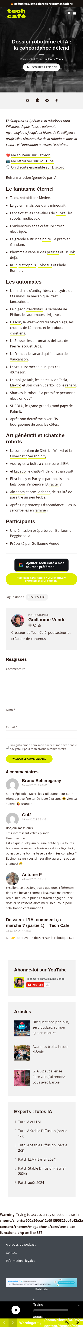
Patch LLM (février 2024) (37, 1159)
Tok (72, 252)
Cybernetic (18, 456)
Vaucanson (19, 359)
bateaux (46, 379)
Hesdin (15, 322)
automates (41, 340)
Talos (14, 197)
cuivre (61, 213)
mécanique (38, 367)
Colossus (45, 265)
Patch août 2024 (31, 1182)
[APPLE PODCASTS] (37, 101)
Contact (11, 1253)
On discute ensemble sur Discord (37, 167)
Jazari (56, 314)
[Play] (15, 1310)
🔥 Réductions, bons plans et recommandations (41, 3)
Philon (15, 314)
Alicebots (17, 492)
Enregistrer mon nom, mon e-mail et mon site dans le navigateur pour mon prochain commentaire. (43, 747)
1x (73, 1310)
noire (46, 239)
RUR (13, 265)
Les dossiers (37, 597)
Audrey (15, 463)
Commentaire (15, 669)
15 (5, 1310)
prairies (53, 252)
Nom (10, 710)
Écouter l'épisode (44, 67)
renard (70, 385)
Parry (36, 478)
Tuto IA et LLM (29, 1122)
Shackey (16, 392)
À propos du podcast (21, 1244)
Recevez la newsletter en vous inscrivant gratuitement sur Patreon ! (41, 579)
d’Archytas (34, 309)
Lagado (20, 471)
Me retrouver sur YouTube (32, 161)
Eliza (13, 478)
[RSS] (57, 101)
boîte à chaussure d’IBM (48, 463)
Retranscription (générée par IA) (31, 177)
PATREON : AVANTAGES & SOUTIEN (68, 13)
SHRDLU (16, 405)
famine (40, 510)
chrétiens (17, 333)
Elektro (15, 385)
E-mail (11, 727)
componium (24, 450)
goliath (27, 379)
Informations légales (20, 1261)
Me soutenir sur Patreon (30, 155)
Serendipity (37, 456)
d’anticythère (39, 290)
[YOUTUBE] (27, 100)
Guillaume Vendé (53, 59)
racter (54, 484)
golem (19, 205)
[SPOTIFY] (47, 101)
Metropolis (27, 265)
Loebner (43, 492)
